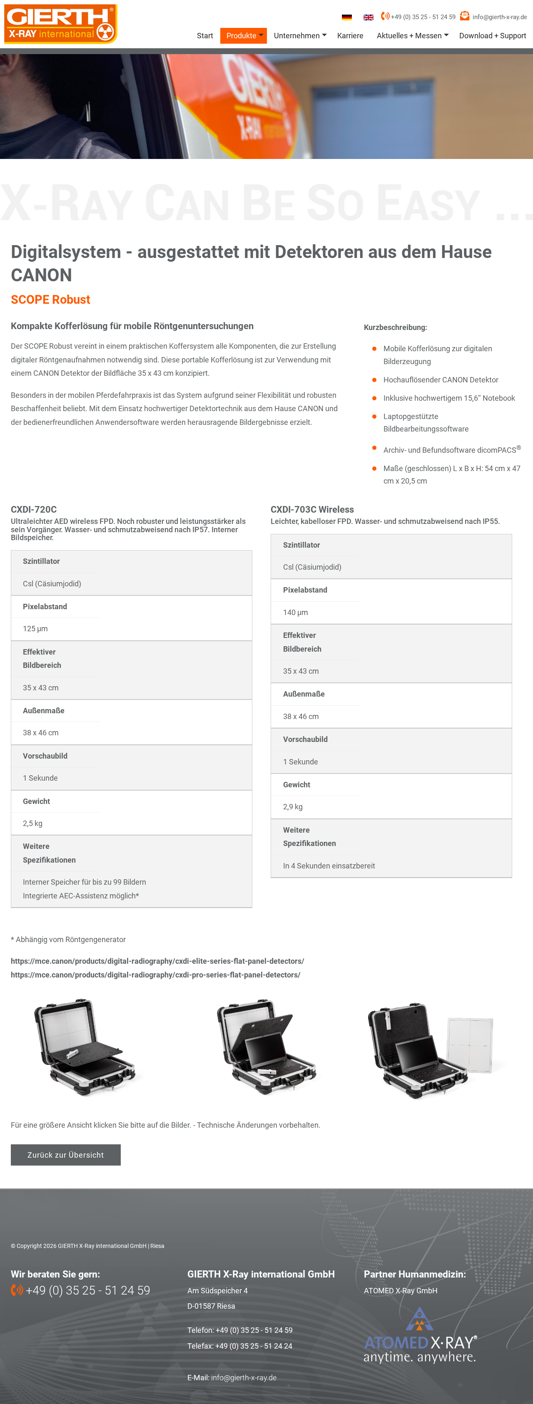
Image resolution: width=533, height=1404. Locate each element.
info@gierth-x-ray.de (500, 17)
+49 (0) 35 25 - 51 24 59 (422, 17)
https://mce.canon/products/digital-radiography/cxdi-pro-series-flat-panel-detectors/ (156, 974)
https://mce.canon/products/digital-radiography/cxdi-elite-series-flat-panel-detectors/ (157, 961)
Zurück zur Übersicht (65, 1155)
